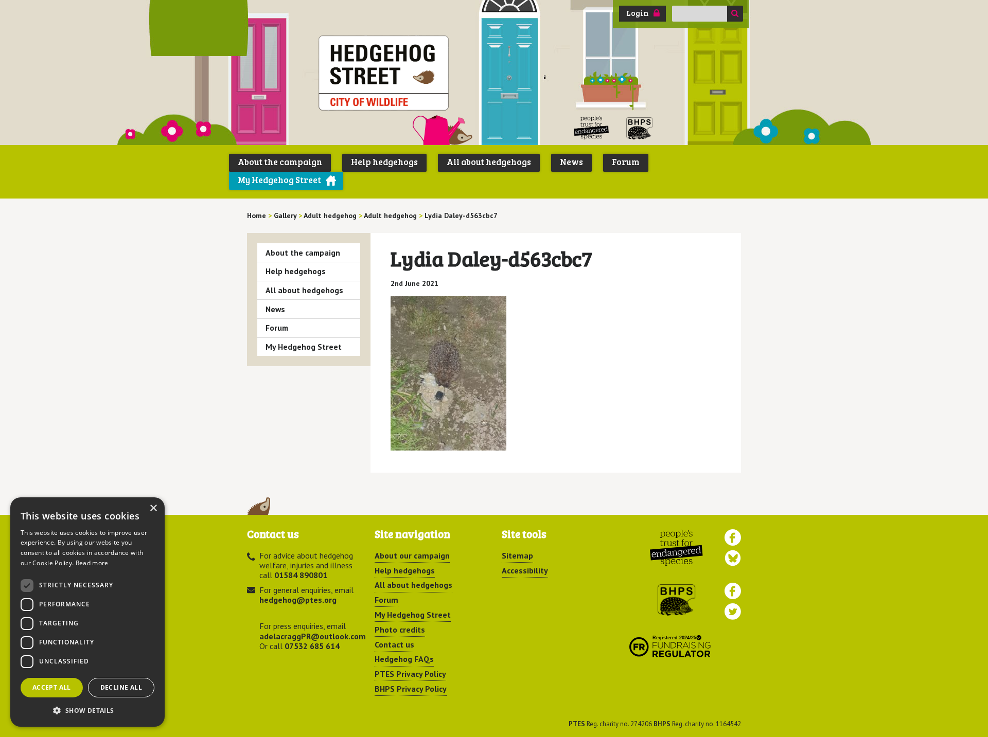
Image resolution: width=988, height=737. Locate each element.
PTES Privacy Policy (410, 674)
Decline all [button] (121, 687)
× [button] (153, 508)
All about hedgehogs (489, 162)
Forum (626, 162)
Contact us (394, 644)
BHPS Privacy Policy (411, 689)
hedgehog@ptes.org (298, 600)
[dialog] (87, 612)
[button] (87, 710)
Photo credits (400, 629)
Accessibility (525, 570)
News (571, 162)
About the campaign (280, 162)
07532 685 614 (312, 646)
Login (637, 13)
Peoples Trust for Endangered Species (591, 128)
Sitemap (517, 555)
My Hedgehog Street (279, 180)
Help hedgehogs (384, 162)
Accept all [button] (51, 687)
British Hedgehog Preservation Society (640, 128)
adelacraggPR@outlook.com (312, 636)
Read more (92, 563)
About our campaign (412, 555)
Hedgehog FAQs (404, 659)
